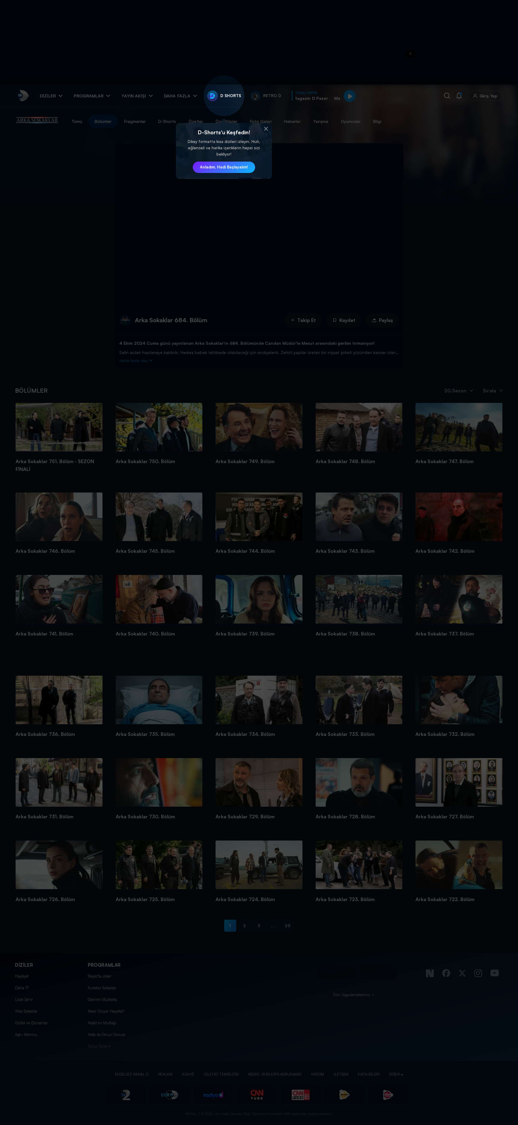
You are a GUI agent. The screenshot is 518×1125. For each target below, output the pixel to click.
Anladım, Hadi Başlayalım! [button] (224, 167)
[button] (265, 128)
